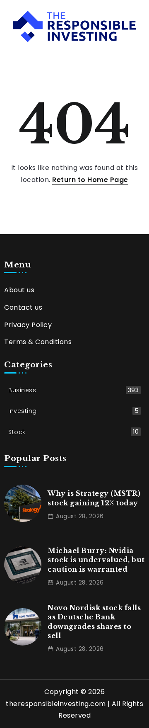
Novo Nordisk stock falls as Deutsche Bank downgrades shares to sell (94, 622)
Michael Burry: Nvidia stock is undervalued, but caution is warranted (96, 559)
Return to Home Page (90, 179)
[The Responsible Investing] (75, 26)
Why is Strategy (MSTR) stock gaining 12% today (94, 498)
